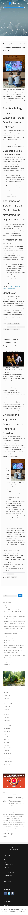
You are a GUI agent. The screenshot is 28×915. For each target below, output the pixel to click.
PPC (19, 822)
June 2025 (6, 712)
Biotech (10, 803)
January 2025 (7, 723)
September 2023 (8, 761)
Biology (10, 323)
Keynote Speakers (9, 872)
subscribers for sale (10, 830)
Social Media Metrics (14, 826)
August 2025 (7, 706)
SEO (14, 824)
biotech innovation (6, 805)
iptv (14, 326)
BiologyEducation (14, 801)
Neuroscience (6, 818)
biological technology (15, 797)
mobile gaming (19, 816)
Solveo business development (14, 828)
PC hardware (11, 820)
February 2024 (7, 747)
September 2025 (8, 703)
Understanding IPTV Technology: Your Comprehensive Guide (11, 343)
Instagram (12, 814)
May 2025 (6, 714)
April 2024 (6, 742)
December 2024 (7, 725)
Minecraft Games (11, 816)
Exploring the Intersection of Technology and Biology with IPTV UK (14, 47)
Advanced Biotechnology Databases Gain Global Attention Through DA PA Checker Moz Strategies (14, 611)
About (5, 859)
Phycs (14, 847)
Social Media (18, 824)
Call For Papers (9, 864)
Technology (16, 323)
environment (6, 812)
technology (6, 329)
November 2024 (7, 728)
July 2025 (6, 709)
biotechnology (14, 805)
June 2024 (6, 736)
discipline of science (19, 810)
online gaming (14, 818)
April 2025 (6, 717)
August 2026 (7, 695)
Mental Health (20, 326)
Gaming (12, 812)
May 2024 (6, 739)
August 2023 (7, 764)
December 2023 (7, 753)
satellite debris (9, 824)
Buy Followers (21, 805)
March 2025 (7, 720)
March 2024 (7, 745)
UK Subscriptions (15, 329)
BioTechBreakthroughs (19, 803)
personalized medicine (13, 822)
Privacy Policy (7, 881)
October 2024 (7, 731)
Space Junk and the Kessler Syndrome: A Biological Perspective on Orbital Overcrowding (14, 662)
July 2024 (6, 734)
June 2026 (6, 698)
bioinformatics (16, 794)
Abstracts (7, 867)
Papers (6, 862)
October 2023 (7, 758)
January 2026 (7, 701)
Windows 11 (6, 836)
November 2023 (7, 756)
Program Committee (10, 870)
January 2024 (7, 750)
